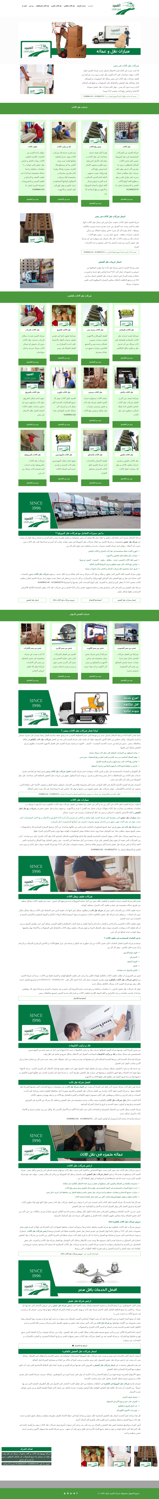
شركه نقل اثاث (96, 910)
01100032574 (99, 96)
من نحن (31, 6)
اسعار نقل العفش (32, 600)
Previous (16, 40)
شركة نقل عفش (130, 542)
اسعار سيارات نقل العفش (126, 600)
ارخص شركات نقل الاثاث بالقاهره (123, 980)
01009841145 (88, 96)
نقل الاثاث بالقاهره (69, 6)
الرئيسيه (90, 6)
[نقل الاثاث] (146, 1456)
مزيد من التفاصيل (127, 199)
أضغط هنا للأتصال (79, 998)
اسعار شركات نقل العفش (97, 1174)
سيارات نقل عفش (128, 818)
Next (143, 40)
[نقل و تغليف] (117, 1456)
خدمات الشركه (81, 6)
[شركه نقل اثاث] (91, 1456)
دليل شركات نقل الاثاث (116, 1100)
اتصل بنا (24, 6)
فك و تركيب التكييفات (105, 1054)
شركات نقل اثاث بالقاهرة (40, 739)
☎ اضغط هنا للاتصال (79, 1346)
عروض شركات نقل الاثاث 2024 (64, 600)
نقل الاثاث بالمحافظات (42, 6)
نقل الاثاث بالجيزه (56, 6)
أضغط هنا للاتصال (95, 600)
